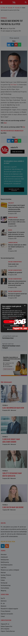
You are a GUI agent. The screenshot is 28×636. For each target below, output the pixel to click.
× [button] (24, 305)
